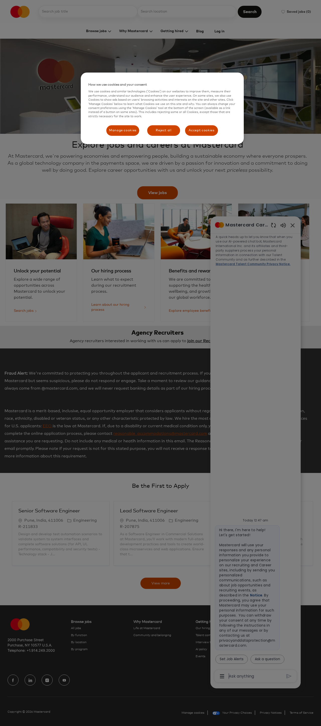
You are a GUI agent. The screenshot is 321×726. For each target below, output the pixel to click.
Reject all (164, 130)
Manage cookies (122, 130)
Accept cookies (201, 130)
